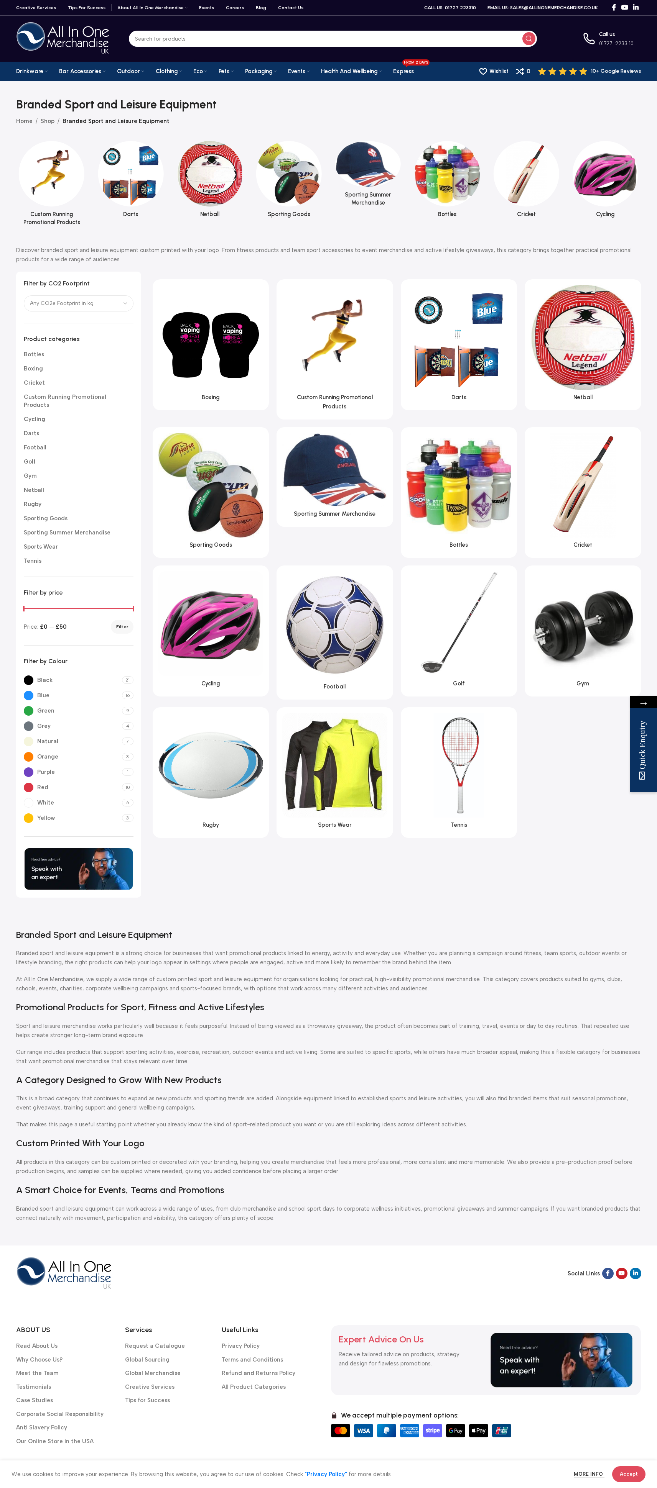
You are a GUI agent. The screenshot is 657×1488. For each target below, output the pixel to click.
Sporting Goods (46, 518)
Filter (122, 626)
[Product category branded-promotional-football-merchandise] (334, 632)
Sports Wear (41, 546)
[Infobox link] (589, 71)
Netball (34, 490)
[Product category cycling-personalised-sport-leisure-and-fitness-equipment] (605, 181)
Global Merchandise (153, 1373)
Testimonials (33, 1386)
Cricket (34, 382)
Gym (30, 475)
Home (24, 121)
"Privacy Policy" (326, 1474)
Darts (31, 433)
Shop (47, 121)
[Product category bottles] (447, 181)
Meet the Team (37, 1373)
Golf (30, 461)
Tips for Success (147, 1400)
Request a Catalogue (155, 1345)
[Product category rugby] (210, 772)
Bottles (34, 354)
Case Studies (34, 1400)
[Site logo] (63, 38)
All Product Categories (254, 1386)
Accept (629, 1474)
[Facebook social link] (614, 7)
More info (589, 1474)
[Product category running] (51, 185)
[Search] (528, 38)
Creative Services (150, 1386)
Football (35, 447)
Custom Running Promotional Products (65, 400)
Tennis (32, 560)
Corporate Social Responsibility (60, 1414)
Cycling (34, 419)
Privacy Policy (241, 1345)
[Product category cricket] (526, 181)
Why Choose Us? (39, 1359)
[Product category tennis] (459, 772)
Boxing (33, 368)
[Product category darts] (130, 181)
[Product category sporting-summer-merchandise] (368, 176)
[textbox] (78, 303)
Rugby (32, 504)
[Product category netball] (209, 181)
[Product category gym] (583, 631)
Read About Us (37, 1345)
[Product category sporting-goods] (288, 181)
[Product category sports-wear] (334, 772)
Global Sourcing (147, 1359)
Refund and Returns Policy (258, 1373)
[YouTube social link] (625, 7)
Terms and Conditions (252, 1359)
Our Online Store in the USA (55, 1441)
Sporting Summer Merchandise (67, 532)
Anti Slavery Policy (41, 1427)
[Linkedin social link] (636, 7)
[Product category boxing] (210, 345)
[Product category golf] (459, 631)
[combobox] (78, 303)
